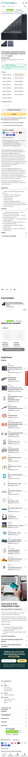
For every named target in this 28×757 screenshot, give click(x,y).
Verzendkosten (12, 59)
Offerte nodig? (4, 748)
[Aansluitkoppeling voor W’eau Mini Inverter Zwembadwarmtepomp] (4, 398)
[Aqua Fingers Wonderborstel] (4, 559)
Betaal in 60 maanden (8, 137)
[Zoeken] (25, 6)
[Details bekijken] (25, 368)
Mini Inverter (11, 365)
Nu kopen (14, 114)
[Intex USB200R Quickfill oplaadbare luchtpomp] (4, 550)
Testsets (10, 523)
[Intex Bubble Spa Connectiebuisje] (4, 378)
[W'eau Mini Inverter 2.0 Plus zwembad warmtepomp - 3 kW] (4, 388)
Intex (9, 375)
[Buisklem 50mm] (4, 517)
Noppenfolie (22, 11)
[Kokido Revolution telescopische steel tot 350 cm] (4, 407)
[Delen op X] (10, 289)
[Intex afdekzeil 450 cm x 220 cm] (4, 509)
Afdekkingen (17, 11)
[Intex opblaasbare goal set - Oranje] (4, 458)
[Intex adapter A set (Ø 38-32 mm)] (4, 491)
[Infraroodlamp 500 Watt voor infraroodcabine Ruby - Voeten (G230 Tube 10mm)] (4, 424)
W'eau (9, 384)
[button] (26, 378)
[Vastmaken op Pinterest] (14, 289)
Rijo (9, 473)
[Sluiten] (25, 65)
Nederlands (16, 740)
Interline (10, 440)
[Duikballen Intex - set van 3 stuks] (4, 467)
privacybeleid (21, 666)
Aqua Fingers (11, 557)
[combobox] (14, 6)
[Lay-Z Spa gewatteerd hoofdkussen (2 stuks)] (4, 450)
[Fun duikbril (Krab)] (4, 415)
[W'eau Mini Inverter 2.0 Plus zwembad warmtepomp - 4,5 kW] (4, 368)
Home (2, 11)
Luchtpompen (11, 548)
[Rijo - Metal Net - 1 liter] (4, 500)
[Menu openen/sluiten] (2, 3)
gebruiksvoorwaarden (8, 666)
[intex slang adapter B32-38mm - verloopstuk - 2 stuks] (4, 434)
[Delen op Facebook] (6, 289)
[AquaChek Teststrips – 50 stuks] (4, 525)
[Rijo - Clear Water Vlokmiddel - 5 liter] (4, 476)
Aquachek (10, 522)
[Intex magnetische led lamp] (4, 567)
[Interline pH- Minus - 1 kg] (4, 442)
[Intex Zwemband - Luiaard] (4, 533)
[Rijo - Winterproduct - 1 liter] (4, 483)
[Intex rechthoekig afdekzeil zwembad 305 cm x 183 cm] (4, 541)
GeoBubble (10, 55)
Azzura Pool (10, 515)
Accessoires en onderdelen (8, 11)
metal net (10, 499)
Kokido (9, 405)
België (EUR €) (6, 739)
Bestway (10, 447)
